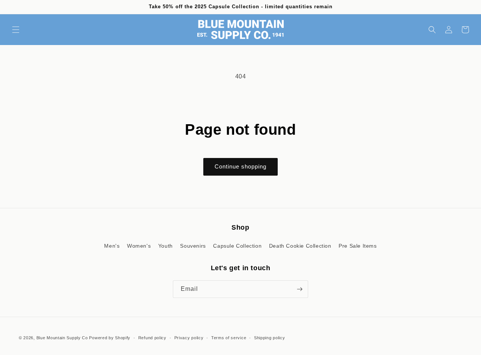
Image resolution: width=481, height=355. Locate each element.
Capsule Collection (237, 246)
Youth (165, 246)
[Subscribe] (299, 289)
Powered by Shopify (109, 337)
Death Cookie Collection (300, 246)
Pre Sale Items (358, 246)
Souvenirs (193, 246)
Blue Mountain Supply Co (62, 337)
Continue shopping (240, 166)
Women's (139, 246)
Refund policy (152, 337)
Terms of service (228, 337)
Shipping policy (269, 337)
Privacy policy (189, 337)
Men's (111, 246)
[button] (16, 29)
